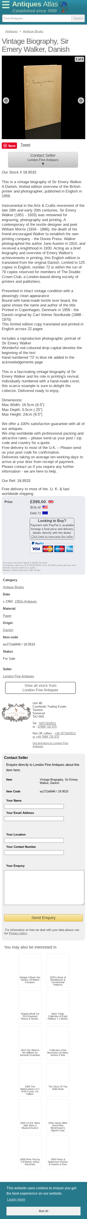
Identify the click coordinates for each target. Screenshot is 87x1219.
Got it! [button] (43, 1211)
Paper (7, 616)
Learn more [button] (16, 1199)
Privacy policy (18, 933)
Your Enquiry (15, 865)
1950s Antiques (25, 601)
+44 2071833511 (65, 733)
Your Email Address (20, 813)
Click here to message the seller (52, 536)
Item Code (13, 791)
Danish (8, 630)
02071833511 (47, 723)
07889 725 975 (47, 726)
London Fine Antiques (18, 676)
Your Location (16, 834)
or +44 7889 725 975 (46, 736)
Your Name (13, 800)
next (81, 100)
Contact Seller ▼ (43, 159)
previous (5, 100)
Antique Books (13, 587)
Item (9, 779)
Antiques (35, 4)
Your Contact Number (21, 846)
